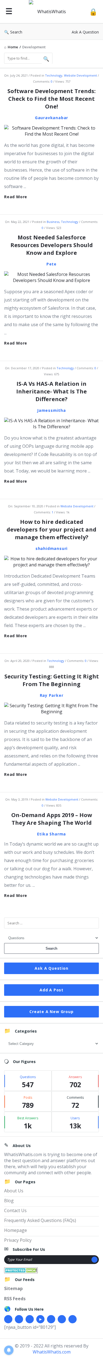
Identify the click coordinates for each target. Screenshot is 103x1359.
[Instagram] (51, 1319)
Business (53, 222)
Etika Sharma (51, 834)
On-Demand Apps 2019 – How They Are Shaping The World (51, 818)
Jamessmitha (51, 410)
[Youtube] (40, 1319)
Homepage (15, 1230)
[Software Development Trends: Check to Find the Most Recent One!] (51, 130)
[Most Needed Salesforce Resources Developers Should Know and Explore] (51, 277)
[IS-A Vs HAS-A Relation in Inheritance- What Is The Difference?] (51, 423)
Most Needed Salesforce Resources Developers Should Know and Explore (51, 245)
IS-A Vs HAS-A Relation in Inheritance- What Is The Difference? (51, 391)
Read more (15, 197)
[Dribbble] (30, 1319)
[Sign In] (93, 11)
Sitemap (13, 1288)
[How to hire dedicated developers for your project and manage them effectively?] (51, 561)
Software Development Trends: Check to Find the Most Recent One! (51, 98)
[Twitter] (19, 1319)
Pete (51, 264)
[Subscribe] (94, 1260)
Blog (9, 1201)
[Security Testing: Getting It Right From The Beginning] (51, 708)
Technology (53, 75)
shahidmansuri (51, 548)
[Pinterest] (62, 1319)
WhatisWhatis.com (52, 1352)
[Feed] (72, 1319)
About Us (13, 1191)
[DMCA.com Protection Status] (21, 1270)
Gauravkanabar (51, 117)
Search (16, 32)
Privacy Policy (18, 1240)
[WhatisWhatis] (51, 11)
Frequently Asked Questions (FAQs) (40, 1220)
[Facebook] (8, 1319)
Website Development (80, 75)
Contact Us (15, 1210)
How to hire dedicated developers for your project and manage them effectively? (51, 529)
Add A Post (51, 989)
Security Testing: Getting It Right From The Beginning (51, 680)
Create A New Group (51, 1011)
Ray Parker (51, 695)
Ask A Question (85, 32)
